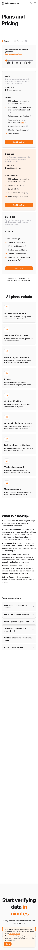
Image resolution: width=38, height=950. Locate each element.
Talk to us (19, 268)
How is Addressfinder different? (16, 615)
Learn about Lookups (13, 54)
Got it (8, 944)
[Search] (31, 3)
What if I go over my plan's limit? (16, 621)
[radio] (2, 41)
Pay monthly (8, 41)
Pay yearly (20, 41)
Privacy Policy (14, 934)
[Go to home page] (12, 3)
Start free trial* (19, 142)
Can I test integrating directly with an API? (17, 639)
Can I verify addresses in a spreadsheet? (14, 629)
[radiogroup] (14, 41)
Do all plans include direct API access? (15, 606)
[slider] (6, 60)
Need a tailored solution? (13, 647)
